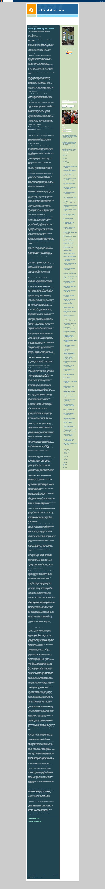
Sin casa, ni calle (66, 363)
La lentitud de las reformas (68, 218)
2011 (64, 464)
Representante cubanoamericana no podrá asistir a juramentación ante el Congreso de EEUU (69, 140)
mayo (65, 456)
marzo (65, 459)
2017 (64, 154)
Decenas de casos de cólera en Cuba (70, 298)
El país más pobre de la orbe (68, 240)
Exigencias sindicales (67, 235)
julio (64, 453)
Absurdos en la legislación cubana (69, 183)
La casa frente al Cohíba (68, 421)
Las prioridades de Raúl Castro (69, 374)
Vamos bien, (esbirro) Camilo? (69, 307)
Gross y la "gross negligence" (69, 409)
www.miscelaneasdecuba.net (33, 39)
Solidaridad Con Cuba (51, 10)
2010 (64, 465)
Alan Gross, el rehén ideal (68, 422)
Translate (70, 107)
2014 (64, 158)
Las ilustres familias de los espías (69, 214)
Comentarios (65, 131)
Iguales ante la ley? (67, 249)
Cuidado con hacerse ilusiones (69, 352)
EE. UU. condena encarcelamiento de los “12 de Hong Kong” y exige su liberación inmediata (69, 136)
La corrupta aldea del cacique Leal (69, 257)
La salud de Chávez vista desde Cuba (70, 288)
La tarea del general (67, 377)
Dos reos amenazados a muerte (69, 367)
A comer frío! (66, 350)
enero (65, 462)
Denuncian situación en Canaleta (69, 331)
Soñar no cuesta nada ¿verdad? (69, 253)
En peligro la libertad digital (68, 247)
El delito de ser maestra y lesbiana (69, 207)
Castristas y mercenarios (68, 303)
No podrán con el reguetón (68, 302)
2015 (64, 157)
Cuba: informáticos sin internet (69, 314)
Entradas (64, 129)
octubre (65, 449)
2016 (64, 155)
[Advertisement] (53, 21)
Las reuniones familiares (68, 250)
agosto (65, 452)
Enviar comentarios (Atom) (37, 877)
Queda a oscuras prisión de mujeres (70, 256)
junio (65, 455)
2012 (64, 161)
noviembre (66, 447)
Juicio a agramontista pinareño (69, 325)
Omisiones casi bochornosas (69, 242)
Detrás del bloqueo (67, 327)
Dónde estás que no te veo (68, 243)
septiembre (66, 450)
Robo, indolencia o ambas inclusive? (70, 236)
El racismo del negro (67, 169)
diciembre (65, 162)
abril (64, 458)
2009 (64, 467)
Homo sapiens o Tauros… (68, 375)
